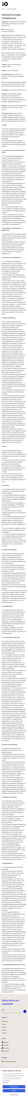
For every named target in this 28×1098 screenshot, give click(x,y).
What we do (5, 1021)
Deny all (14, 1090)
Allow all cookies (14, 1086)
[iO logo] (5, 4)
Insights (4, 1027)
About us (4, 1030)
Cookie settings (14, 1094)
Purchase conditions (11, 9)
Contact (4, 1033)
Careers (4, 1024)
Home (3, 9)
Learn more (5, 1082)
